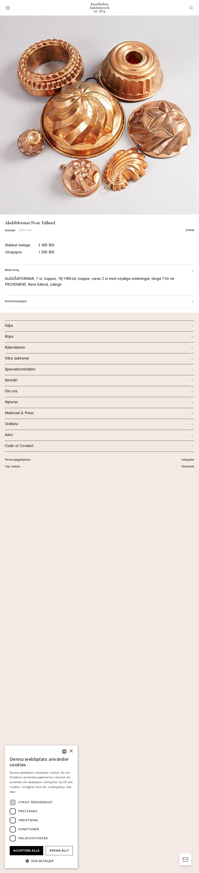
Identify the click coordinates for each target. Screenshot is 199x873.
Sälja (9, 326)
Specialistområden (20, 370)
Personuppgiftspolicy (17, 460)
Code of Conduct (19, 446)
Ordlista (11, 424)
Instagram (188, 460)
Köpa (9, 337)
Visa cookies (12, 466)
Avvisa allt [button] (59, 850)
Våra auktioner (17, 359)
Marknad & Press (19, 413)
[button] (41, 860)
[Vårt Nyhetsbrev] (185, 859)
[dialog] (41, 806)
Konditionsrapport (16, 301)
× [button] (71, 751)
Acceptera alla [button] (26, 850)
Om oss (11, 392)
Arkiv (9, 435)
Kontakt (11, 381)
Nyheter (11, 402)
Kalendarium (15, 348)
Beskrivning (12, 270)
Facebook (188, 466)
